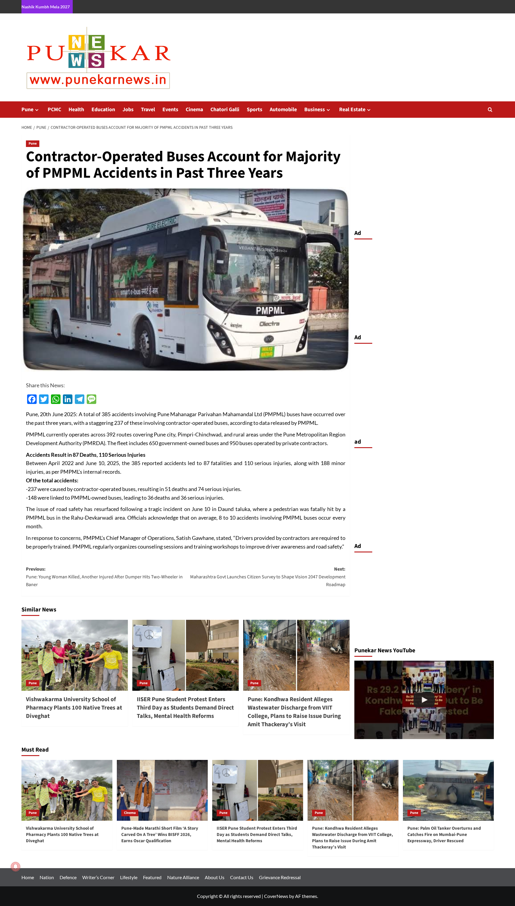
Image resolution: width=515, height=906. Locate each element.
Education (103, 109)
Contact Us (241, 877)
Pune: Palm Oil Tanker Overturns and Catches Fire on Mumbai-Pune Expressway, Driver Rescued (444, 834)
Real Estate (352, 109)
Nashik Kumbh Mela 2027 (45, 6)
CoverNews (276, 896)
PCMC (54, 109)
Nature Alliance (183, 877)
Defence (68, 877)
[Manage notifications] (15, 866)
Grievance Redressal (280, 877)
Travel (148, 109)
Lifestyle (128, 877)
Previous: (104, 577)
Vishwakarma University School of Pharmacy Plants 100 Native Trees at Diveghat (74, 707)
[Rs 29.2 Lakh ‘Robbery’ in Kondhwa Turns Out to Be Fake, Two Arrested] (424, 700)
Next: (267, 577)
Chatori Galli (224, 109)
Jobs (128, 109)
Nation (47, 877)
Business (314, 109)
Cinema (194, 109)
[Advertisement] (424, 285)
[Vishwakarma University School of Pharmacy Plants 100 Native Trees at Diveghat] (74, 655)
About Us (214, 877)
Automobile (283, 109)
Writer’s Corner (98, 877)
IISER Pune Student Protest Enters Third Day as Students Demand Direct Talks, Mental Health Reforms (185, 707)
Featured (152, 877)
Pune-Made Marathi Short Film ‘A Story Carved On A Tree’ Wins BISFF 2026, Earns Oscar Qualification (159, 834)
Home (27, 877)
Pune (27, 109)
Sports (254, 109)
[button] (490, 109)
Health (76, 109)
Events (170, 109)
